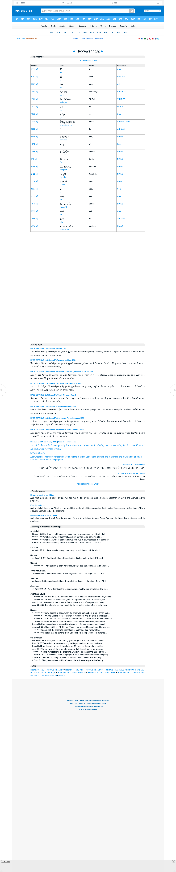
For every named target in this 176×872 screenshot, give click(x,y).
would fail (69, 457)
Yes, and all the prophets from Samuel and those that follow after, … (66, 630)
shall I (42, 457)
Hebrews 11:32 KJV (135, 670)
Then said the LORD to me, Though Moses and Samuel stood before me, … (72, 627)
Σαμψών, (117, 445)
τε (140, 445)
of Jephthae (128, 457)
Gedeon (89, 457)
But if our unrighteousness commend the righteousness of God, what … (69, 534)
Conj (119, 69)
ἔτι (39, 445)
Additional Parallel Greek (88, 484)
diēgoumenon (66, 125)
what (36, 457)
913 (32, 159)
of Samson (113, 457)
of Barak (100, 457)
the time (60, 457)
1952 (33, 99)
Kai (61, 72)
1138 (33, 181)
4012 (33, 144)
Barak (62, 162)
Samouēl (63, 207)
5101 (33, 77)
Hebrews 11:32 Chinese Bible (101, 672)
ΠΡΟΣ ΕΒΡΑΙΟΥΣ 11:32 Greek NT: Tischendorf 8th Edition (53, 407)
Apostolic (61, 442)
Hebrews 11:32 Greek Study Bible (43, 442)
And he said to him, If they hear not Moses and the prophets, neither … (68, 646)
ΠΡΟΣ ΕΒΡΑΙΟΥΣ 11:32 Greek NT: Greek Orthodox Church (53, 395)
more (47, 457)
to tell (80, 457)
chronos (63, 140)
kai (61, 199)
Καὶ (32, 445)
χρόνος (86, 445)
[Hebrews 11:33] (173, 396)
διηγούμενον (72, 445)
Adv (118, 84)
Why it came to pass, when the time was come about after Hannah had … (71, 613)
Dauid (62, 184)
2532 (33, 69)
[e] (37, 69)
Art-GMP (121, 219)
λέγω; (44, 445)
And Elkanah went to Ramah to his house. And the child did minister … (70, 616)
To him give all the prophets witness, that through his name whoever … (68, 649)
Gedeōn (63, 154)
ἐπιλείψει (52, 445)
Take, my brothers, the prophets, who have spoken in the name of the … (69, 652)
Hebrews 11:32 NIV (55, 670)
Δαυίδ (135, 445)
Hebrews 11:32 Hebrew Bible (134, 465)
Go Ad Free (6, 861)
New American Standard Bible (42, 495)
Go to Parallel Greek (88, 60)
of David (138, 457)
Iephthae (63, 177)
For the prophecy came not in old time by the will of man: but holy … (67, 657)
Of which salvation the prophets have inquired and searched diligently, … (71, 654)
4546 (33, 166)
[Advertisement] (88, 287)
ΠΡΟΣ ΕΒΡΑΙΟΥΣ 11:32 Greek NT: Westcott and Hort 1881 (53, 360)
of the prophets (56, 459)
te (60, 192)
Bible (18, 38)
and (94, 457)
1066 (33, 151)
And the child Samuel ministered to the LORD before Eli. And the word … (73, 618)
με (59, 445)
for (55, 457)
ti (60, 80)
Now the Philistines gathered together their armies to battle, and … (69, 599)
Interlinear (71, 442)
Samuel (42, 459)
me (61, 110)
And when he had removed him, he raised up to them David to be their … (70, 605)
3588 (33, 129)
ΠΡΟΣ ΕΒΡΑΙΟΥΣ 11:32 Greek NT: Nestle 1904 (48, 349)
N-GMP (120, 226)
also (32, 459)
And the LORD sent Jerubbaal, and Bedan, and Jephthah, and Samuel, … (70, 566)
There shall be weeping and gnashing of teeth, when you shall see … (67, 643)
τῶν (47, 448)
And (32, 457)
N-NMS (120, 136)
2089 (33, 84)
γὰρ (63, 445)
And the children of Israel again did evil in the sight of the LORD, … (69, 573)
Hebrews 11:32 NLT (74, 670)
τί (36, 445)
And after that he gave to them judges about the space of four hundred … (69, 633)
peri (61, 147)
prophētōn (64, 229)
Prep (119, 144)
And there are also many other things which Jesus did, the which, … (67, 550)
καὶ (143, 445)
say (51, 457)
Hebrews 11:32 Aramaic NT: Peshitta (131, 473)
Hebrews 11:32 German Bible (43, 675)
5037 (33, 189)
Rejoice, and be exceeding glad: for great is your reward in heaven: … (69, 640)
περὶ (92, 445)
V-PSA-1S (121, 92)
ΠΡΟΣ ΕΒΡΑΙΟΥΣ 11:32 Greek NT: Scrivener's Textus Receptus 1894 (57, 418)
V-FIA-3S (121, 99)
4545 (33, 204)
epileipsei (63, 102)
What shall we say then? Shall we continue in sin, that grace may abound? (70, 540)
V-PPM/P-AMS (123, 121)
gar (61, 117)
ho (61, 132)
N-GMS (120, 151)
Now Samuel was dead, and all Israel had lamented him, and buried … (69, 621)
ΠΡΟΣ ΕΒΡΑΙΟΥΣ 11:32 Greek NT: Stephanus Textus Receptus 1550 (56, 430)
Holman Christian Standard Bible (43, 515)
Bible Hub (62, 675)
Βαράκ (108, 445)
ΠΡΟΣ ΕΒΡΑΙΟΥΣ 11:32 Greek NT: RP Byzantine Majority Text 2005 (56, 383)
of (84, 457)
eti (61, 87)
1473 (33, 107)
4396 (33, 226)
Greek (24, 38)
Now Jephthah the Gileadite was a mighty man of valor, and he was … (70, 589)
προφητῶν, (55, 448)
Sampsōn (63, 169)
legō (62, 95)
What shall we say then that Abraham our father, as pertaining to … (67, 537)
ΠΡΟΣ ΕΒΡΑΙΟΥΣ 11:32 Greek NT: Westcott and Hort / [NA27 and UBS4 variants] (61, 372)
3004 (33, 92)
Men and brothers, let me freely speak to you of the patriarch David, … (69, 602)
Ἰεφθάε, (127, 445)
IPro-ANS (121, 77)
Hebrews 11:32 (37, 670)
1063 (33, 114)
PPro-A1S (121, 107)
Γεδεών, (100, 445)
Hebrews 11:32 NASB (114, 670)
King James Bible (37, 505)
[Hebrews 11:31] (3, 396)
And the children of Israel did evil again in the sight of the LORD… (69, 581)
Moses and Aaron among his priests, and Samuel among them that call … (69, 624)
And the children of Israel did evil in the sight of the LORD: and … (68, 558)
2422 (33, 174)
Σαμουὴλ (35, 448)
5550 (33, 136)
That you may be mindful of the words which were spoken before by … (68, 660)
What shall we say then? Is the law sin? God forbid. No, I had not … (67, 542)
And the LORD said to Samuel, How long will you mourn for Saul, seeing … (72, 597)
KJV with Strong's (37, 453)
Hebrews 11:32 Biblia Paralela (72, 672)
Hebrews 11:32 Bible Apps (42, 672)
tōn (61, 222)
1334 (33, 121)
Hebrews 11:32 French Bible (131, 672)
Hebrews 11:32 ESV (94, 670)
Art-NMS (121, 129)
